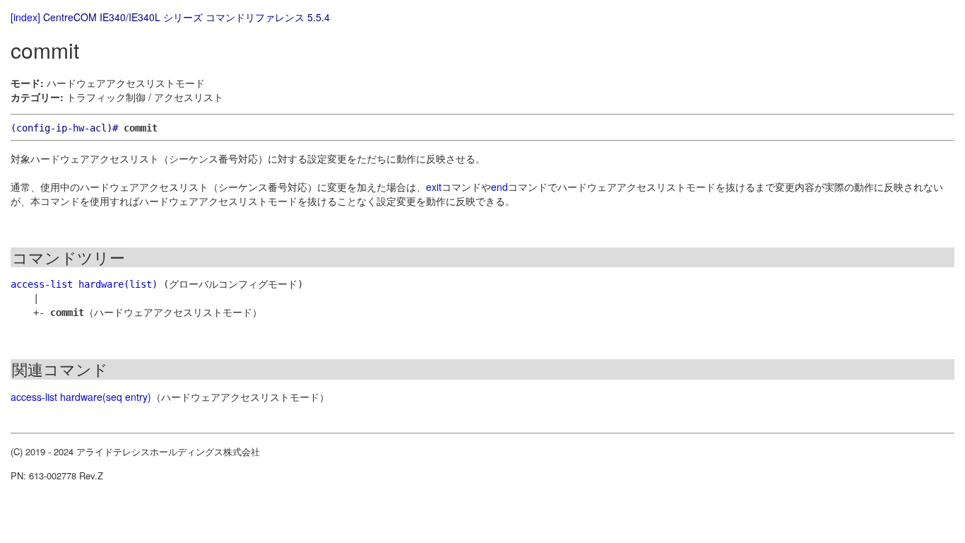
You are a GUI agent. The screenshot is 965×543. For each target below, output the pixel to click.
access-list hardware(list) (84, 284)
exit (434, 187)
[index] (25, 17)
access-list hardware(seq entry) (81, 397)
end (499, 187)
